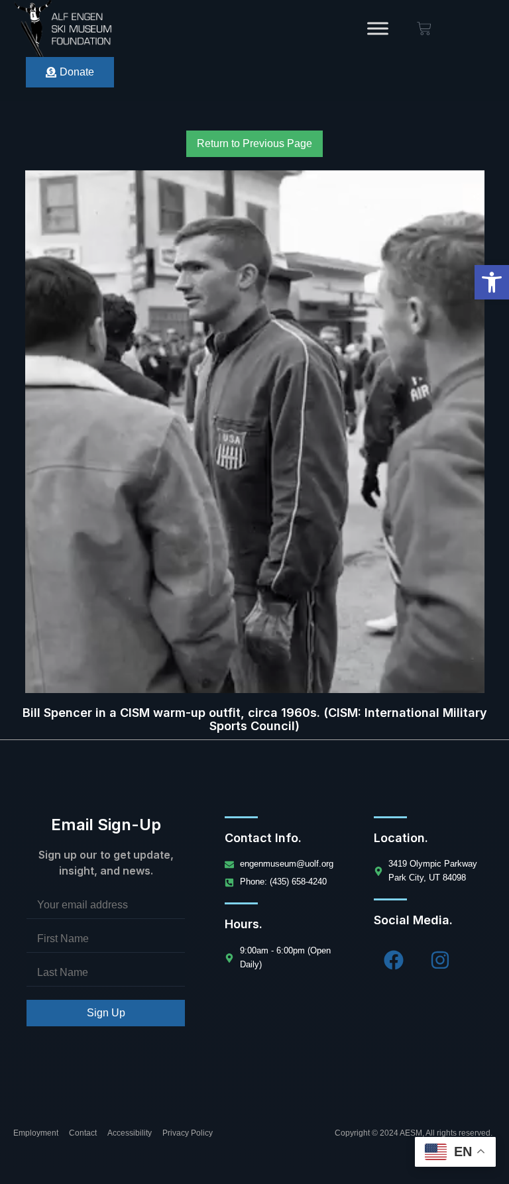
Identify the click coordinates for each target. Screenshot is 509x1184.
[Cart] (424, 28)
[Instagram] (440, 960)
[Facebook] (394, 960)
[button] (492, 282)
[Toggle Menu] (377, 28)
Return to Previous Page (254, 143)
